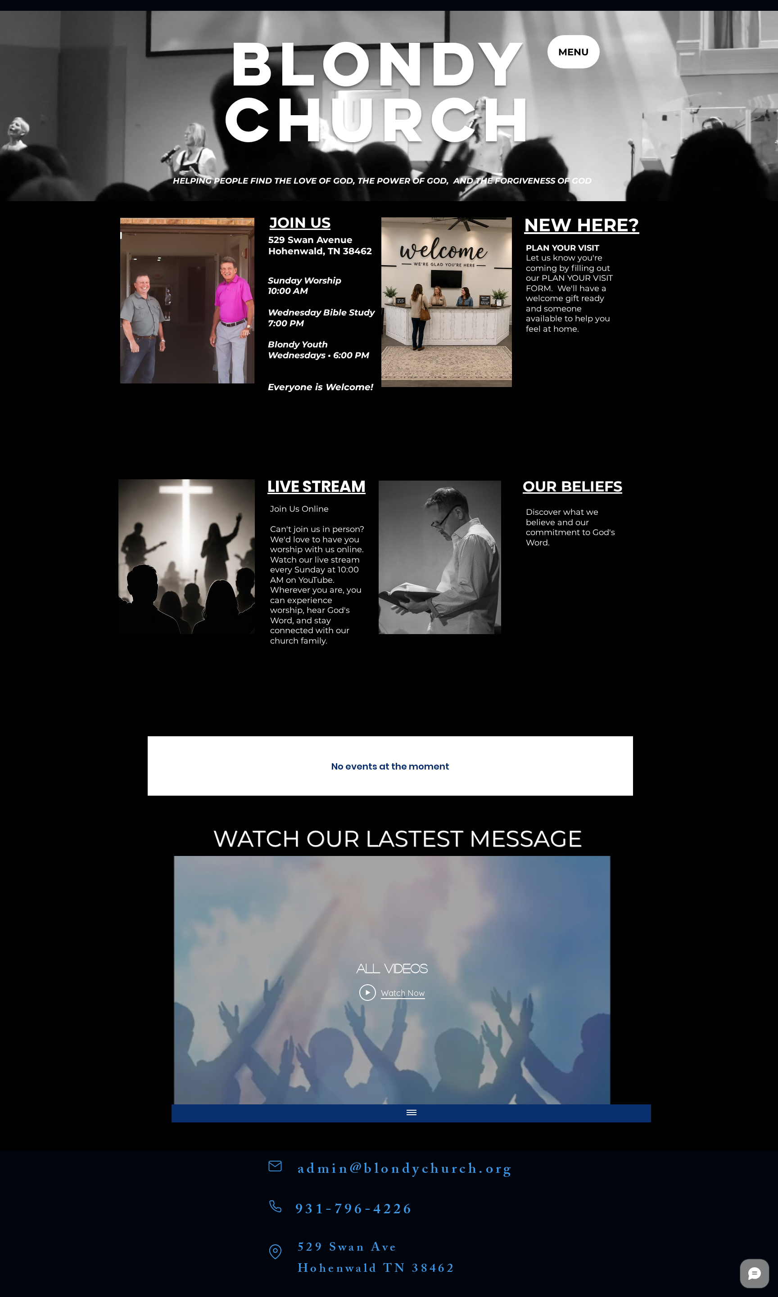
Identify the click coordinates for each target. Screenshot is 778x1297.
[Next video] (594, 980)
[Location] (275, 1252)
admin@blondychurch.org (406, 1170)
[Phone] (275, 1207)
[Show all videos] (411, 1113)
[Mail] (275, 1166)
